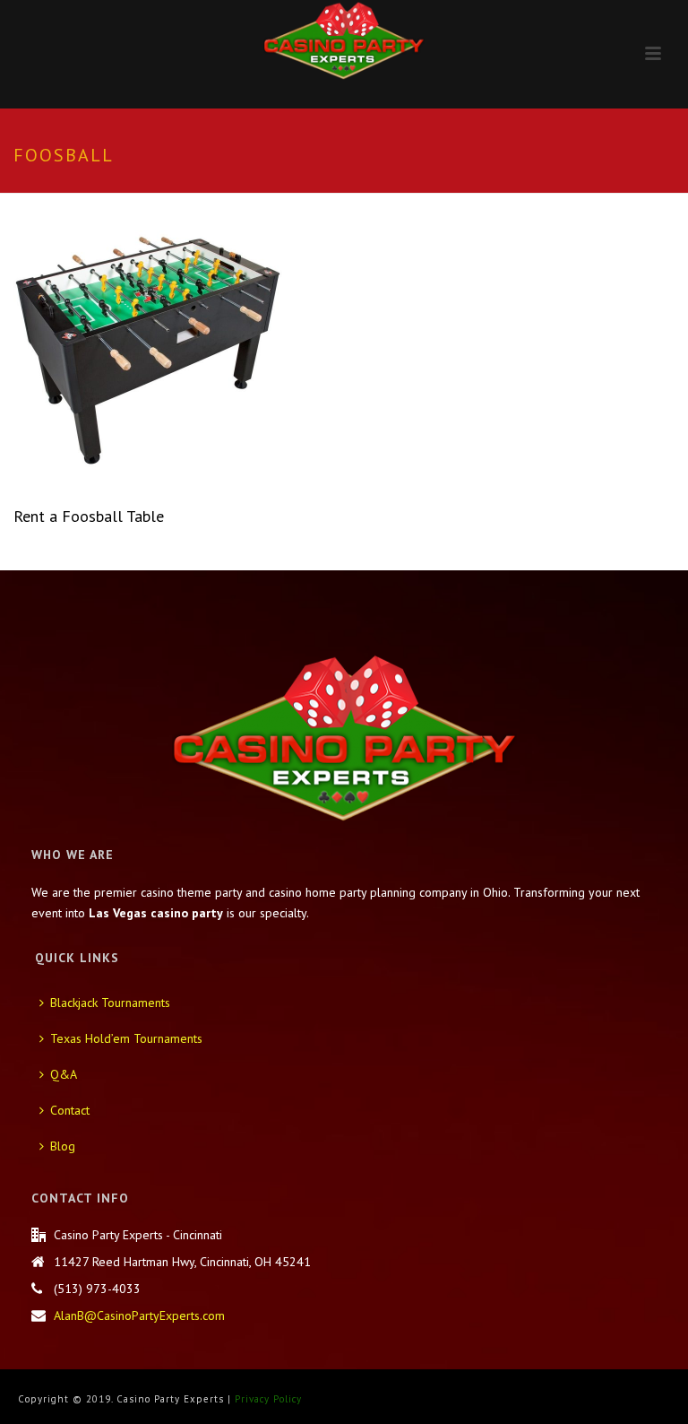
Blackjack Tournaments (110, 1002)
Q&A (63, 1074)
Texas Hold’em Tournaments (126, 1038)
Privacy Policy (268, 1399)
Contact (70, 1110)
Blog (62, 1146)
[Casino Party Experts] (344, 40)
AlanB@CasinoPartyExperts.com (139, 1315)
